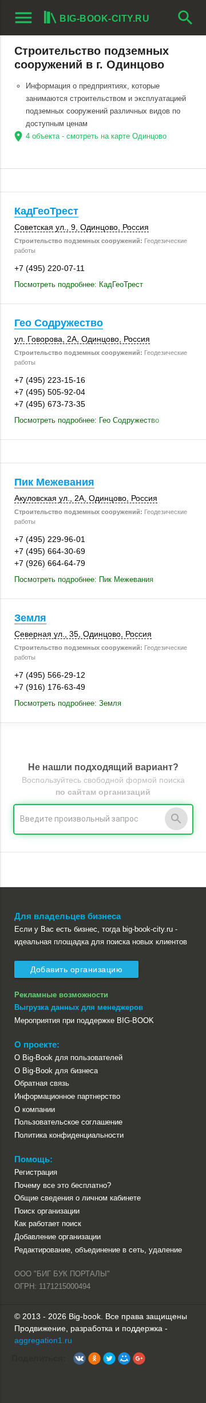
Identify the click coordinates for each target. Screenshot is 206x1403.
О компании (34, 1109)
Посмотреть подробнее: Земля (67, 703)
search (185, 17)
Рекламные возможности (61, 994)
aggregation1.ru (43, 1340)
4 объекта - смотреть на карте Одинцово (96, 136)
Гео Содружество (58, 323)
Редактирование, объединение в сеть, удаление (98, 1250)
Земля (30, 618)
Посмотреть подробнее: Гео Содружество (86, 420)
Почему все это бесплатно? (62, 1185)
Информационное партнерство (67, 1096)
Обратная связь (41, 1083)
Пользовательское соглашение (68, 1122)
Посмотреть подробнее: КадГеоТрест (78, 284)
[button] (79, 1358)
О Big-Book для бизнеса (56, 1070)
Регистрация (35, 1172)
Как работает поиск (47, 1223)
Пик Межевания (54, 482)
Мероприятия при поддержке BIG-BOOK (84, 1020)
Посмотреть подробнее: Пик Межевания (83, 579)
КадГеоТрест (46, 211)
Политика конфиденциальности (69, 1135)
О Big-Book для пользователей (68, 1057)
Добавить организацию (76, 969)
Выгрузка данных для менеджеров (78, 1007)
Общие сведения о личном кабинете (77, 1198)
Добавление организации (57, 1236)
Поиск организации (47, 1211)
